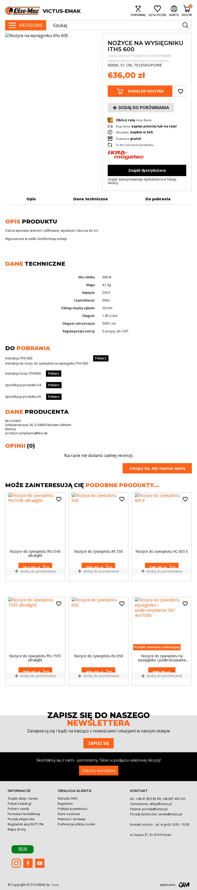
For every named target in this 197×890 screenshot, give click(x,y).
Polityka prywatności (72, 809)
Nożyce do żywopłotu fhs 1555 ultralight (35, 658)
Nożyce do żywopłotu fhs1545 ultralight (35, 553)
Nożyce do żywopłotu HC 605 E (161, 551)
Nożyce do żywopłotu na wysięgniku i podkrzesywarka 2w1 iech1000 (162, 658)
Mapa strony (17, 829)
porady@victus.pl (155, 809)
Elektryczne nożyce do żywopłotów (145, 61)
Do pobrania (158, 199)
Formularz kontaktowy (24, 814)
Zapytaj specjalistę (98, 770)
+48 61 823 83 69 (148, 799)
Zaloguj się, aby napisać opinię (157, 468)
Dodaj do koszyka (146, 91)
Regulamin (65, 803)
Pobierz (100, 358)
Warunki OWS (67, 798)
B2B (22, 849)
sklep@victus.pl (161, 804)
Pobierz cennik (18, 809)
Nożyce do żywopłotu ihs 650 (98, 656)
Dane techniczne (90, 199)
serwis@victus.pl (170, 814)
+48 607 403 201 (174, 799)
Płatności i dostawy (71, 819)
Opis (31, 199)
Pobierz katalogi (19, 803)
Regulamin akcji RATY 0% (26, 824)
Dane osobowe (69, 814)
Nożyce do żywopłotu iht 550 (98, 551)
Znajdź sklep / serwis (23, 798)
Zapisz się (98, 743)
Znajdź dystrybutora (147, 170)
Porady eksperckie (21, 819)
